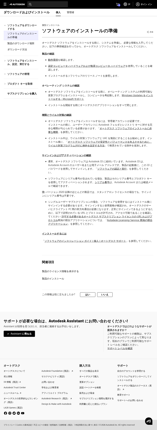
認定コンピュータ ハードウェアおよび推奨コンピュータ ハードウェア (86, 66)
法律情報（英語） (66, 425)
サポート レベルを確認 (119, 348)
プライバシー (9, 425)
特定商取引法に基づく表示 (86, 425)
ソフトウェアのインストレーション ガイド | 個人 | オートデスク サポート (85, 241)
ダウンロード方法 (17, 49)
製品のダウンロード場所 (20, 43)
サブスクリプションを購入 (22, 93)
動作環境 (53, 60)
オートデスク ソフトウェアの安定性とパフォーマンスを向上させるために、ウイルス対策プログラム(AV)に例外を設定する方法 (100, 143)
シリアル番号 (102, 182)
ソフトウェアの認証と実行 (112, 169)
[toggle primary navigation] (7, 4)
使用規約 (53, 425)
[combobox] (47, 4)
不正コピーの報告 (41, 425)
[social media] (14, 413)
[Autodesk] (18, 4)
